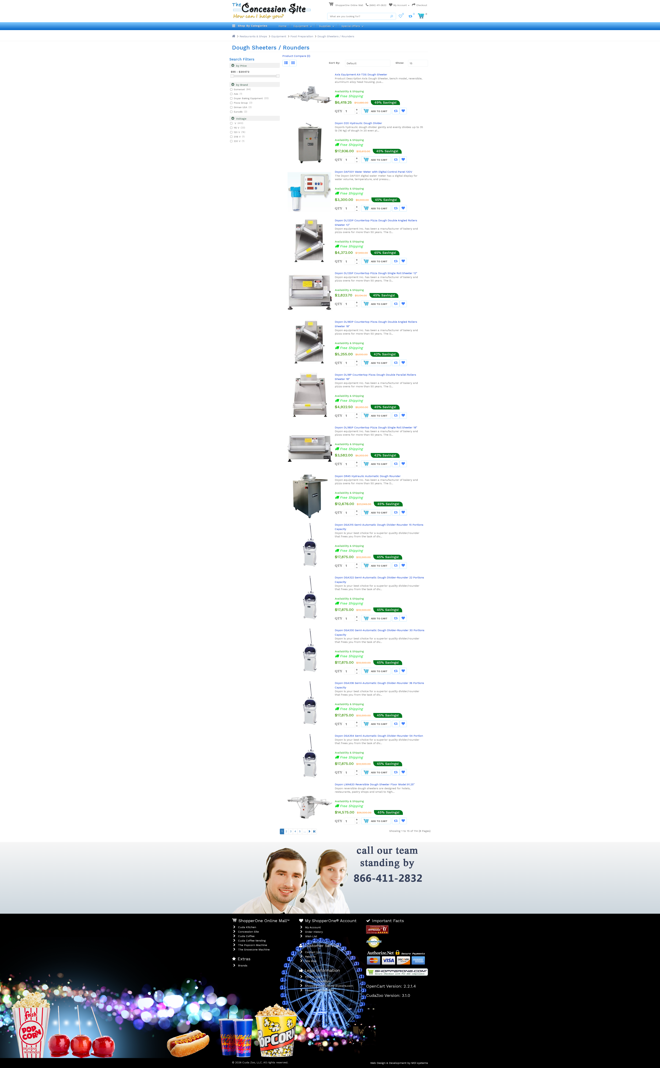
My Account (400, 5)
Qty (338, 111)
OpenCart (327, 990)
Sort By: (334, 62)
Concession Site (248, 931)
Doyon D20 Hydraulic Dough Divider (358, 123)
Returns (310, 956)
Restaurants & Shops (253, 36)
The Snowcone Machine (254, 949)
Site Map (311, 961)
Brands (242, 965)
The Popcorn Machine (252, 945)
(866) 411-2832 (377, 5)
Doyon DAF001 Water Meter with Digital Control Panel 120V (373, 171)
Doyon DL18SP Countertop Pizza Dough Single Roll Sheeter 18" (376, 427)
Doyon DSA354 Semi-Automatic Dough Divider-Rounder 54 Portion (379, 735)
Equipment (278, 36)
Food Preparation (301, 36)
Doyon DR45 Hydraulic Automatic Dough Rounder (368, 476)
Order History (314, 931)
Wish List (311, 936)
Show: (399, 62)
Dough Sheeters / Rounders (335, 36)
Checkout (421, 5)
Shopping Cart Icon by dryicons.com (329, 985)
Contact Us (312, 952)
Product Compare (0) (296, 56)
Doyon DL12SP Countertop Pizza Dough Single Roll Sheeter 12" (376, 273)
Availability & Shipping (349, 91)
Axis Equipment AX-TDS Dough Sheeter (361, 74)
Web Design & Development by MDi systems (399, 1063)
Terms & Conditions (318, 981)
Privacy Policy (314, 976)
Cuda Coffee (246, 936)
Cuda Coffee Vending (252, 940)
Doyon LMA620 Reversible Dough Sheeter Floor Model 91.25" (375, 784)
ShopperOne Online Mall (348, 5)
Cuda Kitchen (247, 927)
